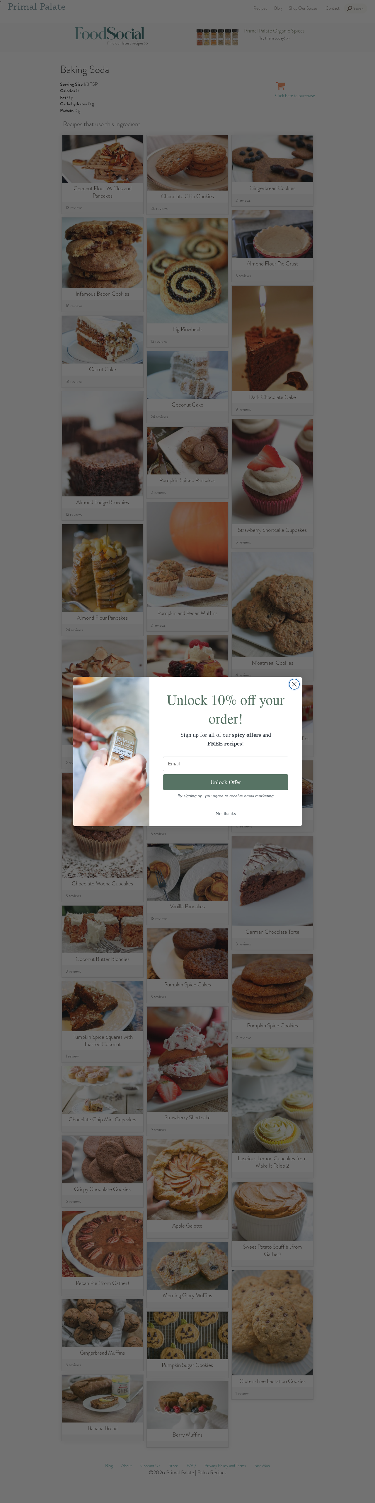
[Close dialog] (294, 684)
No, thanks (226, 813)
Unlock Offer (225, 782)
